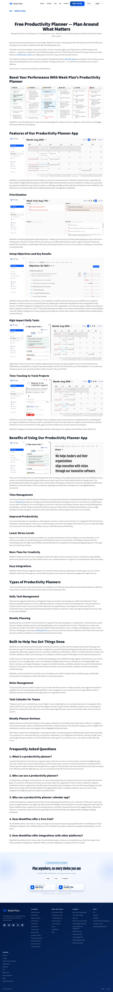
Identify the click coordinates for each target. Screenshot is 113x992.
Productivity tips (77, 931)
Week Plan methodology (79, 912)
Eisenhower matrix (24, 55)
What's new (6, 972)
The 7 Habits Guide (78, 915)
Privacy (108, 989)
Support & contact (8, 981)
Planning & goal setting (79, 924)
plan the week (70, 59)
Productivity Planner (37, 938)
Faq (60, 3)
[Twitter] (9, 925)
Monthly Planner (35, 918)
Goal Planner (34, 921)
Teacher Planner (35, 946)
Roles (53, 926)
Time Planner (35, 929)
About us (5, 955)
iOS (94, 912)
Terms (102, 989)
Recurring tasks (56, 921)
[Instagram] (18, 925)
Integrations (6, 964)
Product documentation (9, 961)
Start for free (77, 3)
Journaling (55, 929)
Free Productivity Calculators (101, 921)
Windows (95, 918)
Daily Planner (35, 915)
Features (49, 3)
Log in (89, 3)
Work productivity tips (79, 940)
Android (95, 915)
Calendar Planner (36, 941)
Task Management (57, 918)
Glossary (75, 918)
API (3, 969)
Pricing (42, 3)
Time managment (78, 937)
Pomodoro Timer (98, 924)
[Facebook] (4, 925)
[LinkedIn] (22, 925)
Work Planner (35, 932)
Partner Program (7, 975)
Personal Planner (36, 944)
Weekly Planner (35, 912)
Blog (55, 3)
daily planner (20, 502)
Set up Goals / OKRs (57, 912)
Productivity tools (77, 934)
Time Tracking (56, 924)
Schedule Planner (36, 935)
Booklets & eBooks (78, 943)
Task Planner (34, 926)
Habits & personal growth (80, 921)
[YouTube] (13, 925)
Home (10, 11)
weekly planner (41, 630)
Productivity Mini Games (100, 926)
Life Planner (34, 924)
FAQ (53, 932)
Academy (66, 3)
